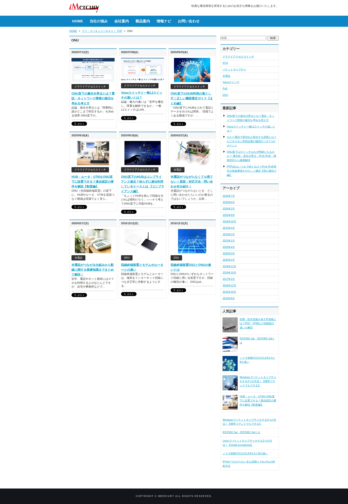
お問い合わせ (189, 21)
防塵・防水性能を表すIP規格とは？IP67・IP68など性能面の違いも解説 (258, 323)
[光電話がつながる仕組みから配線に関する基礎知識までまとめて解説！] (93, 251)
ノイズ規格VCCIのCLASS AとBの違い (245, 453)
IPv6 (225, 63)
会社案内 (121, 21)
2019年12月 (229, 266)
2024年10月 (229, 221)
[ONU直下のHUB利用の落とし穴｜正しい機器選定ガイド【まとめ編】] (192, 79)
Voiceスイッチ (231, 82)
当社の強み (99, 21)
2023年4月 (229, 227)
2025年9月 (229, 215)
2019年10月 (229, 272)
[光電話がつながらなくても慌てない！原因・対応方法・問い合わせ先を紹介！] (192, 163)
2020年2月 (229, 259)
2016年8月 (229, 298)
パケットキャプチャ (234, 69)
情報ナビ (164, 21)
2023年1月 (229, 240)
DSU (225, 95)
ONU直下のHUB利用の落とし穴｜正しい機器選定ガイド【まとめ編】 (192, 98)
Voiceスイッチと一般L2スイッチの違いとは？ (251, 128)
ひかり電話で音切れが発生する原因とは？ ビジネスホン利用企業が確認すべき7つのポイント (252, 141)
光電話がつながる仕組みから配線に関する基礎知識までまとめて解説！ (92, 269)
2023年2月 (229, 234)
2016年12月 (229, 285)
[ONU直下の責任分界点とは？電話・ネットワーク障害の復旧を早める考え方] (93, 79)
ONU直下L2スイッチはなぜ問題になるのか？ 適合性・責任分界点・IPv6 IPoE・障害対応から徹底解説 (251, 156)
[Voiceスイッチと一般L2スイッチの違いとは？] (142, 79)
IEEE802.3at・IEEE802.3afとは (241, 432)
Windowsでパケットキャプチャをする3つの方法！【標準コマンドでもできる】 (258, 381)
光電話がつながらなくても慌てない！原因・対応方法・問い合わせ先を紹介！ (192, 181)
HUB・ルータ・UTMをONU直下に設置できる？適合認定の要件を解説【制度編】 (92, 181)
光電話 (226, 75)
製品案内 (143, 21)
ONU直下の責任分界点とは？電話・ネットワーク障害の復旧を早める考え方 (93, 98)
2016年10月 (229, 291)
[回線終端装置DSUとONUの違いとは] (192, 251)
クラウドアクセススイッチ (238, 56)
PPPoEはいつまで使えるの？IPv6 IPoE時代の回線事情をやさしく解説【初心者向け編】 (252, 171)
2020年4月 (229, 247)
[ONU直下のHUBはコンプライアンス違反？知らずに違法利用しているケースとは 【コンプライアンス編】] (142, 163)
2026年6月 (229, 202)
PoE (225, 88)
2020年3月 (229, 253)
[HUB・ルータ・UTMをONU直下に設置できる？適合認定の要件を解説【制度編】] (93, 163)
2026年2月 (229, 208)
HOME (77, 21)
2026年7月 (229, 195)
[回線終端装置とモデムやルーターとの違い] (142, 251)
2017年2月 (229, 279)
